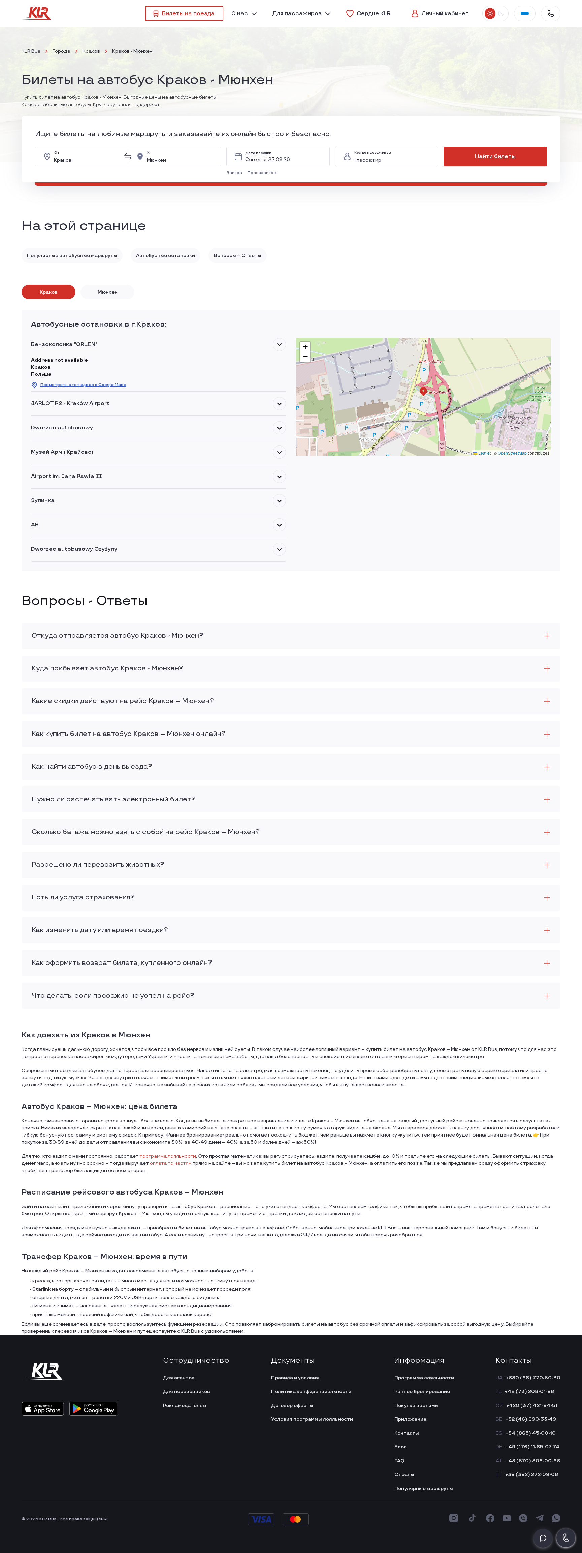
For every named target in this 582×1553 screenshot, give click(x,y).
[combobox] (87, 156)
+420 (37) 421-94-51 (531, 1405)
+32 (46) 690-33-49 (531, 1419)
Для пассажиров (297, 13)
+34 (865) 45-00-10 (531, 1433)
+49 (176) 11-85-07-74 (532, 1447)
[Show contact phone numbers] (550, 13)
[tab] (48, 292)
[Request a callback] (565, 1537)
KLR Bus (31, 51)
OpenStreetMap (512, 453)
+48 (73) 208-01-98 (529, 1391)
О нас (239, 13)
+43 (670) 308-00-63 (533, 1461)
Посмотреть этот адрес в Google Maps (83, 384)
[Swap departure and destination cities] (128, 156)
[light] (490, 13)
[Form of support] (543, 1538)
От (56, 153)
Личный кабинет (445, 13)
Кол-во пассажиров (372, 153)
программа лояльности (168, 1156)
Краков (91, 51)
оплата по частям (171, 1163)
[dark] (500, 13)
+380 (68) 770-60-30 (533, 1378)
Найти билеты (495, 156)
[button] (235, 173)
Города (61, 51)
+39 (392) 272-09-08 (531, 1474)
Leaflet (484, 453)
